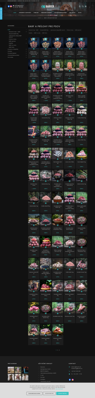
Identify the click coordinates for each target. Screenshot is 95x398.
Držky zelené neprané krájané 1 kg (46, 273)
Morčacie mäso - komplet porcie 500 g (69, 75)
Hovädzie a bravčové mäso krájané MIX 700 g (46, 251)
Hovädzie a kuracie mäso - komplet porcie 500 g (57, 75)
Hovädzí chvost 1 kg (81, 272)
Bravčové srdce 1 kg (69, 316)
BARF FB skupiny (75, 0)
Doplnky (11, 43)
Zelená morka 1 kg (81, 184)
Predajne (43, 379)
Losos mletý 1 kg (81, 140)
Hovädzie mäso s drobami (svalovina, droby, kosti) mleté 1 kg (69, 207)
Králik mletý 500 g (46, 206)
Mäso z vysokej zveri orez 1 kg (57, 250)
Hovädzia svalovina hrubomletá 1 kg (45, 228)
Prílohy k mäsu (12, 39)
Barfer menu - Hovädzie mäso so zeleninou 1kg (33, 53)
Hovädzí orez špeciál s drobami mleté (45, 97)
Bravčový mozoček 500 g (45, 295)
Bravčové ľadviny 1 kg (69, 295)
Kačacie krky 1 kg (46, 184)
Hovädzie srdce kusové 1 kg (45, 317)
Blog (79, 12)
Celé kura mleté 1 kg (58, 118)
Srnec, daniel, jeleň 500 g (81, 206)
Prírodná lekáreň (46, 12)
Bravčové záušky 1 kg (58, 339)
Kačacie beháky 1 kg (46, 339)
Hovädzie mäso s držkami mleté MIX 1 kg (45, 163)
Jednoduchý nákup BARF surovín (15, 36)
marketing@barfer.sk (76, 368)
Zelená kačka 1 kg (34, 206)
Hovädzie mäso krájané (33, 250)
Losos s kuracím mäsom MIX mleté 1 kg (69, 141)
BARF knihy (11, 47)
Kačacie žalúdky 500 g (81, 228)
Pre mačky (72, 12)
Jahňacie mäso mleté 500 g (33, 228)
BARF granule (12, 41)
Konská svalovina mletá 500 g (70, 184)
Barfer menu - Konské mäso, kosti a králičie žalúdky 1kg (45, 75)
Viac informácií (59, 389)
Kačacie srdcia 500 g (33, 273)
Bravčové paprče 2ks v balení (82, 317)
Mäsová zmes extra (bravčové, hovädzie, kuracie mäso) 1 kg (33, 163)
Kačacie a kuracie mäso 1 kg (69, 118)
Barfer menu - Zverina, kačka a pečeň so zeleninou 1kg (81, 53)
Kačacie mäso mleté (33, 184)
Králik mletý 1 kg (69, 272)
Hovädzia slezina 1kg (58, 295)
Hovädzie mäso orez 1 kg (45, 140)
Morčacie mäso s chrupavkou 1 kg (82, 250)
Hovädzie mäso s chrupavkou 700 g (57, 228)
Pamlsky (36, 12)
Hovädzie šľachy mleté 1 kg (58, 206)
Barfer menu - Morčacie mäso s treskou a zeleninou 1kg (69, 53)
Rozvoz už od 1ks (49, 0)
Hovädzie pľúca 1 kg (34, 317)
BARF (15, 12)
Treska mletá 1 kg (81, 117)
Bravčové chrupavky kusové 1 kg (69, 251)
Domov (40, 17)
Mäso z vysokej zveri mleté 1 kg (81, 96)
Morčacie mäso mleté (69, 96)
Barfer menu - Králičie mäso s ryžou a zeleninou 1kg (34, 75)
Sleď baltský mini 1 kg (57, 162)
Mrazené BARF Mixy (14, 33)
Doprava (43, 367)
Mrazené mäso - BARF (14, 31)
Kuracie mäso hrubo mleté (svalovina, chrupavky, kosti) (34, 119)
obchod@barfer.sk (18, 5)
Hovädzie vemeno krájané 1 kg (58, 273)
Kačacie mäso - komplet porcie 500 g (81, 75)
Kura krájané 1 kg (82, 162)
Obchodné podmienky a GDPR (48, 373)
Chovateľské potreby (60, 12)
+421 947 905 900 (18, 7)
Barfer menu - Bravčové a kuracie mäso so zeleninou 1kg (57, 53)
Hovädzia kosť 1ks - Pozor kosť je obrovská (33, 141)
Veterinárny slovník (45, 381)
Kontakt (85, 0)
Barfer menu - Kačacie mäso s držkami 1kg (46, 53)
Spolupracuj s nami (66, 0)
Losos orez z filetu (69, 162)
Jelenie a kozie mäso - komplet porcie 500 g (34, 97)
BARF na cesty (12, 45)
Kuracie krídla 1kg (81, 294)
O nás (81, 0)
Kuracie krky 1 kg (46, 117)
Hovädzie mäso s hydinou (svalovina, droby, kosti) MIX (57, 141)
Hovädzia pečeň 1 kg (34, 339)
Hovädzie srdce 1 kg (57, 316)
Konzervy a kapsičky (25, 12)
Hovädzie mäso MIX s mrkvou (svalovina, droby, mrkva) (57, 97)
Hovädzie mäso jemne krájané (69, 228)
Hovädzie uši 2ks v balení (34, 295)
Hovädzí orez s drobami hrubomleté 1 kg (57, 185)
